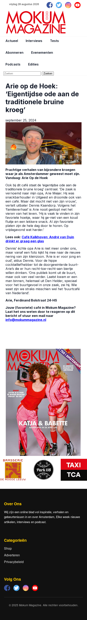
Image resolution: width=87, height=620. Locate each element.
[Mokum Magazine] (35, 22)
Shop (8, 548)
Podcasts (12, 64)
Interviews (34, 41)
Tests (54, 41)
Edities (33, 64)
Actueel (11, 41)
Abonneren (14, 52)
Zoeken (48, 73)
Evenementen (42, 52)
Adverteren (12, 555)
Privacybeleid (14, 561)
